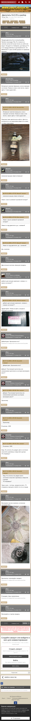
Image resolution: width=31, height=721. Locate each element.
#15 (28, 438)
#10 (28, 295)
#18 (28, 574)
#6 (28, 211)
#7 (28, 237)
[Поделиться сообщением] (25, 36)
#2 (28, 82)
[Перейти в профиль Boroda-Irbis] (3, 80)
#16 (28, 465)
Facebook (15, 703)
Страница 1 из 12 (16, 27)
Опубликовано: (13, 36)
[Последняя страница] (29, 27)
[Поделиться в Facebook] (2, 683)
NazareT (8, 168)
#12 (28, 355)
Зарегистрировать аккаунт (15, 656)
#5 (28, 188)
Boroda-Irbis (9, 79)
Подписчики (14, 672)
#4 (28, 172)
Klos (7, 17)
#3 (28, 102)
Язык (3, 698)
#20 (28, 610)
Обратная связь (15, 699)
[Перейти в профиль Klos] (3, 34)
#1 (28, 36)
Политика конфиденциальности (20, 698)
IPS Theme (12, 696)
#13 (28, 385)
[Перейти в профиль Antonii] (3, 275)
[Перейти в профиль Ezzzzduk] (3, 336)
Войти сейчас (15, 666)
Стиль (8, 698)
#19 (28, 592)
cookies (3, 710)
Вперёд (25, 27)
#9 (28, 277)
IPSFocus (19, 696)
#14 (28, 412)
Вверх (3, 74)
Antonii (8, 274)
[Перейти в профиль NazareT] (3, 170)
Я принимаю (16, 718)
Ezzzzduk (8, 334)
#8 (28, 261)
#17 (28, 499)
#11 (28, 337)
